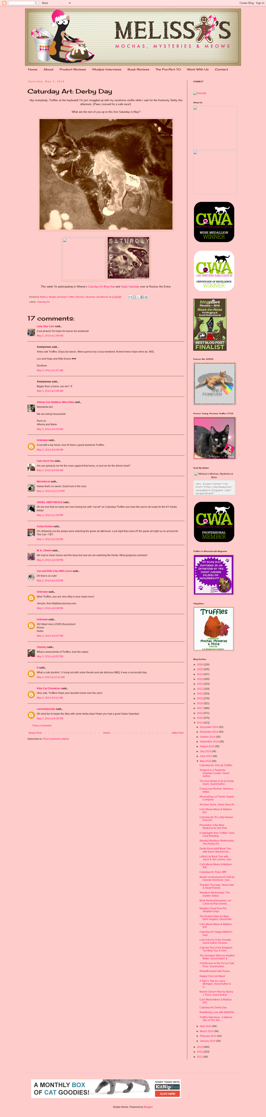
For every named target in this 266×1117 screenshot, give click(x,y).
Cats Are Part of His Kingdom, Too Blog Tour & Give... (216, 949)
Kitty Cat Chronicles (49, 688)
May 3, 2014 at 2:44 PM (50, 515)
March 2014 (207, 1031)
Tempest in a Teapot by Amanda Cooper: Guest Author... (214, 773)
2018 (200, 703)
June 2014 (206, 756)
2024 (200, 674)
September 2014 (209, 741)
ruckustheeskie (46, 709)
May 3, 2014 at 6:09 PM (50, 560)
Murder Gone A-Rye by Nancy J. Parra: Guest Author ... (216, 993)
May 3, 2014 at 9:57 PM (50, 635)
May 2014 (206, 761)
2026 (200, 664)
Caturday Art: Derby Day (213, 1007)
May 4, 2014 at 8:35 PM (50, 718)
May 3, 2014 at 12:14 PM (51, 491)
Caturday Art (43, 302)
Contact (221, 69)
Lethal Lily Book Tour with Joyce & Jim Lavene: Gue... (216, 858)
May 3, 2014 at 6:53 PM (50, 580)
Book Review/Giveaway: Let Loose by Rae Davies (215, 902)
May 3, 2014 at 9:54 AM (50, 470)
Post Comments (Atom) (56, 738)
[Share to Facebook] (142, 297)
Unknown (42, 440)
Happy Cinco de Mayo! (212, 976)
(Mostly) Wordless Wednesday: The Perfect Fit (217, 842)
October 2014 (208, 736)
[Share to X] (138, 297)
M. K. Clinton (44, 550)
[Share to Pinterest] (146, 297)
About (48, 69)
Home (32, 69)
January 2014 (208, 1041)
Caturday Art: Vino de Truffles (216, 765)
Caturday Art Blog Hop (101, 286)
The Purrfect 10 (168, 69)
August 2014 (207, 746)
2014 (200, 722)
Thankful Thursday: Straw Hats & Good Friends (217, 886)
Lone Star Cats (45, 326)
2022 (200, 683)
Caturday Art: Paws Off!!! (213, 872)
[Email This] (130, 297)
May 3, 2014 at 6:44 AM (50, 429)
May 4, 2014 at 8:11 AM (50, 697)
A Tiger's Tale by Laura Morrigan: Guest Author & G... (215, 983)
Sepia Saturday (130, 286)
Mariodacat (43, 481)
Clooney (42, 647)
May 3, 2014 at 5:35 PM (50, 539)
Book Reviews (138, 69)
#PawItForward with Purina (215, 971)
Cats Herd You (45, 461)
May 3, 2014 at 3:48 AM (50, 391)
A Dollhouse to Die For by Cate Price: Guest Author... (217, 965)
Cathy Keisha (45, 526)
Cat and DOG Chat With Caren (54, 571)
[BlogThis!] (134, 297)
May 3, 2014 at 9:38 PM (50, 608)
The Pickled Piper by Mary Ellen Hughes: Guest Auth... (216, 918)
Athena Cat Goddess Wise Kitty (55, 402)
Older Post (177, 732)
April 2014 (206, 1026)
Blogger (148, 1107)
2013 (200, 1047)
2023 (200, 679)
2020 (200, 693)
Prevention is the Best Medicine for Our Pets (213, 826)
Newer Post (35, 732)
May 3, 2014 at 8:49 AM (50, 449)
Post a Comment (42, 725)
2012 (200, 1051)
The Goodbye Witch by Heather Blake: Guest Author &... (217, 957)
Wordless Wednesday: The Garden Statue (215, 894)
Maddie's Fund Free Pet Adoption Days (213, 910)
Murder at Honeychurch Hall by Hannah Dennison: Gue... (217, 878)
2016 (200, 713)
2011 (200, 1056)
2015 (200, 717)
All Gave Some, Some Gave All (217, 804)
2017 (200, 708)
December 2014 (209, 727)
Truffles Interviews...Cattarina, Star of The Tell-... (216, 1019)
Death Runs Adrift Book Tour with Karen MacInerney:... (215, 850)
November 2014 (209, 731)
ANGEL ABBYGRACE (50, 502)
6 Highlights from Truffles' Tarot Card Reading (217, 834)
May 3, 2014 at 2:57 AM (50, 370)
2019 (200, 698)
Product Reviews (73, 69)
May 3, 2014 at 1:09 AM (50, 335)
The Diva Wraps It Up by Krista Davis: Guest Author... (217, 782)
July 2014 (206, 751)
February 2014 (208, 1036)
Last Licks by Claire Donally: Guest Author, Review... (216, 941)
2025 (200, 669)
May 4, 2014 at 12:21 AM (51, 677)
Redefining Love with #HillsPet (217, 1012)
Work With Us (198, 69)
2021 (200, 688)
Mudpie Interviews (106, 69)
